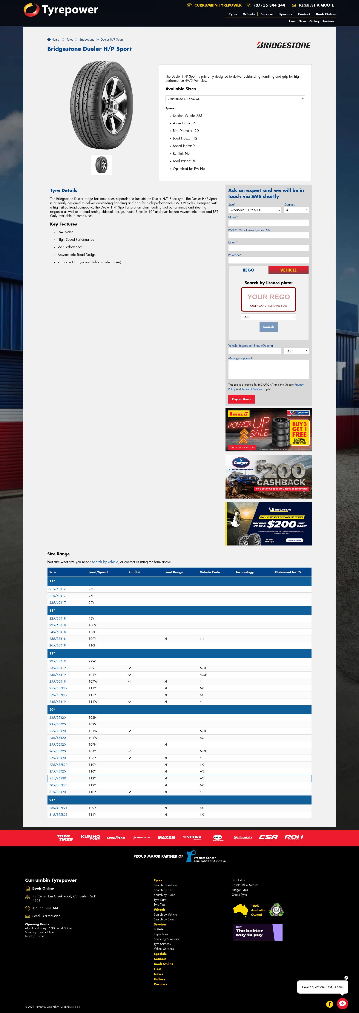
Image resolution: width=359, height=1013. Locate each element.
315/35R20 (57, 792)
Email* (232, 242)
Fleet (292, 21)
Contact (304, 14)
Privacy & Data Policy (47, 1006)
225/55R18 (57, 618)
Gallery (314, 21)
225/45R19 (57, 661)
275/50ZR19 (58, 695)
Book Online (326, 14)
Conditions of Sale (70, 1006)
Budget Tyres (240, 890)
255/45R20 (57, 731)
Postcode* (234, 255)
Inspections (161, 934)
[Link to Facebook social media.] (329, 1004)
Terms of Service (252, 389)
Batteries (159, 929)
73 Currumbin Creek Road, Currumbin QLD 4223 (64, 898)
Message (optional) (240, 358)
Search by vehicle (105, 562)
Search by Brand (164, 895)
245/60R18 (57, 632)
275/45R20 (57, 771)
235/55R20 (57, 718)
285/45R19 (57, 702)
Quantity (289, 205)
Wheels (249, 14)
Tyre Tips (159, 905)
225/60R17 (57, 603)
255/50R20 (57, 745)
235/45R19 (57, 668)
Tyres (233, 14)
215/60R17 (57, 589)
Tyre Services (162, 944)
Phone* (249, 230)
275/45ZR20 (58, 765)
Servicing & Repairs (166, 939)
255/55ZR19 (58, 688)
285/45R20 (58, 778)
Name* (233, 217)
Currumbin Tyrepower (217, 5)
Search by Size (163, 890)
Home (55, 40)
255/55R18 (57, 639)
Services (267, 14)
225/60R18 (57, 625)
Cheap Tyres (239, 895)
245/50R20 (57, 724)
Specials (285, 14)
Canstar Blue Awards (245, 885)
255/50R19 (57, 681)
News (302, 21)
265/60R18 (57, 645)
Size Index (238, 880)
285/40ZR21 (58, 808)
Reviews (328, 21)
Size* (231, 205)
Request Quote (241, 399)
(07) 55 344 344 (269, 5)
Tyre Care (160, 900)
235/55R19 (57, 675)
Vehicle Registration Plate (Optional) (251, 346)
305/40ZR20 (58, 785)
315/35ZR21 (58, 815)
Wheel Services (164, 949)
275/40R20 (57, 758)
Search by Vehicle (165, 885)
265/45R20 (57, 751)
